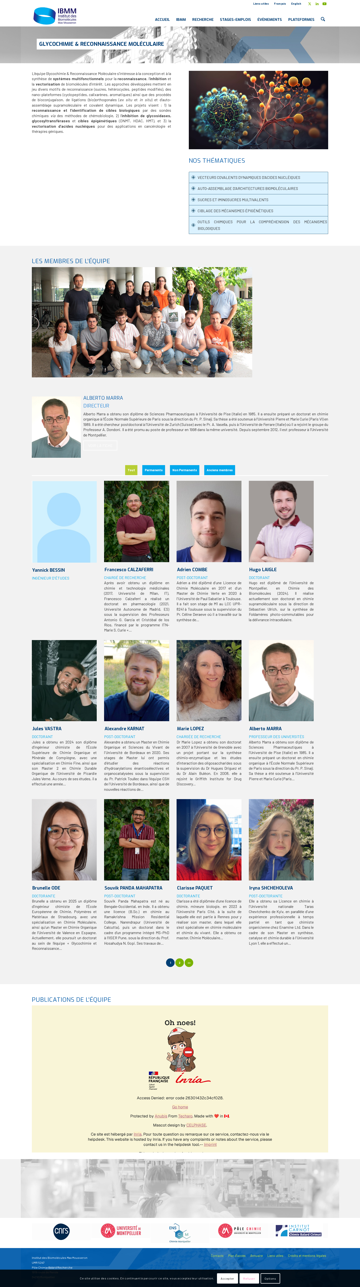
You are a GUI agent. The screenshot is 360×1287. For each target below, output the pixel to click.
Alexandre (124, 729)
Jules (46, 729)
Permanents (154, 470)
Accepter (227, 1278)
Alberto (265, 729)
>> (189, 962)
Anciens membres (220, 470)
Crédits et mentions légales (307, 1256)
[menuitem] (261, 3)
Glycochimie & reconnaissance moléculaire (101, 44)
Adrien (192, 570)
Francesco (129, 570)
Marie (190, 729)
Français (280, 3)
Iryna (271, 888)
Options (270, 1278)
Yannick (48, 570)
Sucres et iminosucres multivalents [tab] (233, 199)
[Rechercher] (323, 15)
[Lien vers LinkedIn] (317, 3)
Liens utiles (261, 3)
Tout (131, 470)
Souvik (133, 888)
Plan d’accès (237, 1256)
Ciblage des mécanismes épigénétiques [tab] (235, 210)
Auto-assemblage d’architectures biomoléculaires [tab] (248, 188)
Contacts (217, 1256)
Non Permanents (184, 470)
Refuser (249, 1278)
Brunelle (46, 888)
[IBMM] (55, 15)
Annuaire (256, 1256)
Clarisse (195, 888)
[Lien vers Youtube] (324, 3)
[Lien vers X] (309, 3)
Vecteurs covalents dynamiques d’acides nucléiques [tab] (249, 177)
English (296, 3)
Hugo (263, 570)
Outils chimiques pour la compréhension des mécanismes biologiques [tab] (262, 224)
